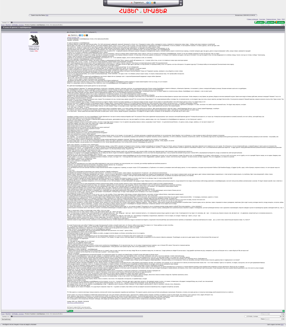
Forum (2, 24)
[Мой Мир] (155, 2)
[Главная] (105, 2)
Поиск (279, 19)
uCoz (282, 324)
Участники (262, 19)
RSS (47, 15)
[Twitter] (150, 2)
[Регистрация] (181, 2)
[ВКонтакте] (147, 2)
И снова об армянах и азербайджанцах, (35, 24)
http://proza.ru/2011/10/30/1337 (75, 302)
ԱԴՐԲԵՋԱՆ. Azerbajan (18, 24)
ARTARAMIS (34, 32)
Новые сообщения (253, 19)
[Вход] (181, 5)
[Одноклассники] (152, 2)
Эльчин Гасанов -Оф (73, 36)
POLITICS (8, 24)
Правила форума (271, 19)
